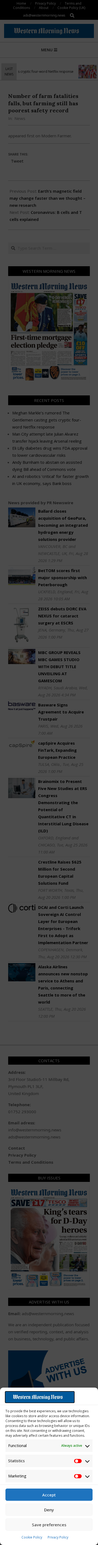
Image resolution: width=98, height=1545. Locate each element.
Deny (49, 1509)
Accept (49, 1495)
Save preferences (49, 1524)
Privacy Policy (58, 1537)
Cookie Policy (32, 1537)
